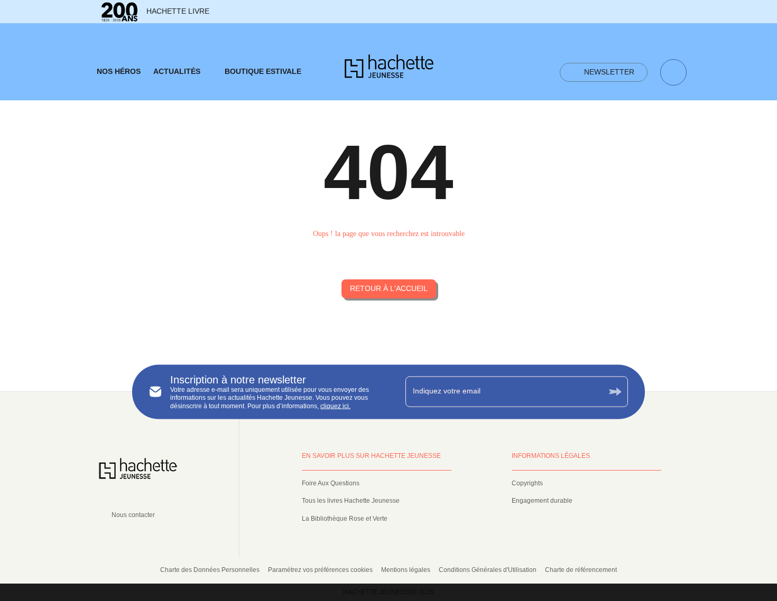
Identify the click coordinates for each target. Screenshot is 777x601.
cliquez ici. (335, 406)
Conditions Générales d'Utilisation (487, 570)
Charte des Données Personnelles (210, 570)
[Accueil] (389, 69)
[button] (604, 72)
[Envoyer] (615, 391)
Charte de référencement (581, 570)
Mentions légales (405, 570)
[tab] (118, 71)
